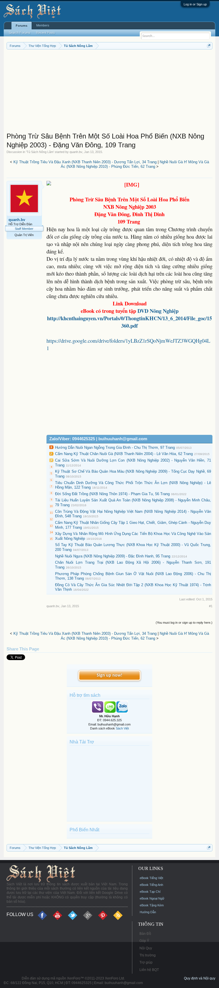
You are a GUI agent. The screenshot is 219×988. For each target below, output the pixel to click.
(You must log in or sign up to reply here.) (184, 622)
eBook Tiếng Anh (151, 884)
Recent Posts (45, 32)
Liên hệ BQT (149, 970)
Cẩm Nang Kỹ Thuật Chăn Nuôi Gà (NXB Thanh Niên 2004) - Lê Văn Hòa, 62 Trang (124, 454)
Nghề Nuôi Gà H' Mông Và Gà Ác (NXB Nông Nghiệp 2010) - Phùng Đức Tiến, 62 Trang (135, 164)
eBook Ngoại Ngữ (152, 898)
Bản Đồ (145, 934)
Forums (21, 25)
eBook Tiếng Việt (151, 878)
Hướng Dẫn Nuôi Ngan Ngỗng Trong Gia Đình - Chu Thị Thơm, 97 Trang (115, 447)
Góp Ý (144, 941)
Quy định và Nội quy (199, 978)
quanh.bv (76, 152)
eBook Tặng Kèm (152, 905)
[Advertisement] (110, 92)
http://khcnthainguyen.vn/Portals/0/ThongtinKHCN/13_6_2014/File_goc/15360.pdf (129, 321)
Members (42, 25)
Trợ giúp (146, 962)
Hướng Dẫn (148, 912)
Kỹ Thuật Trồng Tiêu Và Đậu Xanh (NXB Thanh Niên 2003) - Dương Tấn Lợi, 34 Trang (85, 162)
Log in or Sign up (195, 4)
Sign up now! (109, 675)
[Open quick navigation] (209, 45)
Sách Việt (122, 728)
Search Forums (20, 32)
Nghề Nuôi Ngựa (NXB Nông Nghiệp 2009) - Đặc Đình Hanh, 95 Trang (112, 556)
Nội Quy (145, 948)
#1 (210, 606)
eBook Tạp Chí (150, 891)
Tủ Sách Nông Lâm (40, 152)
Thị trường (147, 955)
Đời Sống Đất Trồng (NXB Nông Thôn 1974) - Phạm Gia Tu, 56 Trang (112, 494)
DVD (158, 311)
